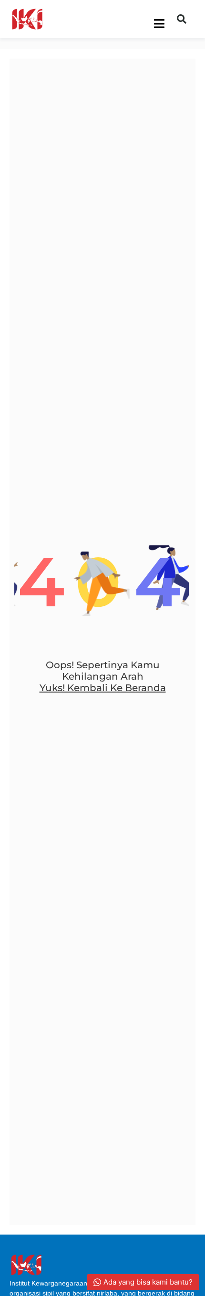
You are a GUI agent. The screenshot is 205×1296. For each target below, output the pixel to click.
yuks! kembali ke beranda (103, 687)
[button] (181, 19)
